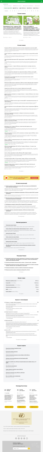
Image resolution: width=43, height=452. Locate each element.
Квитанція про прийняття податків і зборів (14, 308)
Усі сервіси (21, 379)
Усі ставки (21, 293)
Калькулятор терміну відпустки (12, 351)
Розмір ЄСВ (8, 282)
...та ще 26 (9, 337)
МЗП (14, 8)
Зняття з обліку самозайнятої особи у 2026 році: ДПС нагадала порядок (18, 152)
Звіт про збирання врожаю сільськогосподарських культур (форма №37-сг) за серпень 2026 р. (21, 397)
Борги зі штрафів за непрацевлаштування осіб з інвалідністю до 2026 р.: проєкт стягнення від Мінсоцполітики (31, 28)
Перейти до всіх (21, 406)
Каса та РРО (8, 330)
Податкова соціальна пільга (11, 287)
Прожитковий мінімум (10, 285)
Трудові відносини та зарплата (11, 311)
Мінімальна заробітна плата (11, 280)
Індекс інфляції (8, 291)
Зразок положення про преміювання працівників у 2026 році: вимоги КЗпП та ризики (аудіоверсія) (22, 193)
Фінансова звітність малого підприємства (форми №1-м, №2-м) (18, 269)
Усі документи (21, 249)
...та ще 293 (9, 309)
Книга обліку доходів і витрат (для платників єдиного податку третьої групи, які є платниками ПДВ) (21, 307)
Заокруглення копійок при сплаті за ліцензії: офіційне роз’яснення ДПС (18, 88)
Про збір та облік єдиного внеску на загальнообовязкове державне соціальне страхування (20, 246)
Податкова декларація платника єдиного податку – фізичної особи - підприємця (21, 262)
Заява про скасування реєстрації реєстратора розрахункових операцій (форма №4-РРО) (21, 336)
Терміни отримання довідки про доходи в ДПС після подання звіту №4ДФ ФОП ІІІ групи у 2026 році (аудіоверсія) (21, 186)
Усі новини (21, 171)
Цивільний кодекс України (11, 233)
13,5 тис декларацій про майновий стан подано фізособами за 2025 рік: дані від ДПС (20, 71)
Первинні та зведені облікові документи (13, 302)
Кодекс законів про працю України (12, 236)
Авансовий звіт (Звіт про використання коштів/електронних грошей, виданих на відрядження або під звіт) (21, 332)
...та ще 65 (9, 327)
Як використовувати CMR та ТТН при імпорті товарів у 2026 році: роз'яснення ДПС (20, 158)
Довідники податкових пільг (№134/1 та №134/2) (15, 372)
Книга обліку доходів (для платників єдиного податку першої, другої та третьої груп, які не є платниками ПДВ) (21, 304)
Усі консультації (21, 216)
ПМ (27, 8)
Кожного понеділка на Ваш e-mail (19, 446)
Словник (6, 10)
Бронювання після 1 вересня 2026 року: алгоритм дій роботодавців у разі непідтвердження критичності (12, 28)
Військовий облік (9, 320)
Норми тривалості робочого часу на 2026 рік (14, 369)
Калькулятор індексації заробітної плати (13, 348)
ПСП (34, 8)
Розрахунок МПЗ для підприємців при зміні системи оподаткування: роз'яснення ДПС (21, 47)
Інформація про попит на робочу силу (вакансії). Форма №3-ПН (17, 313)
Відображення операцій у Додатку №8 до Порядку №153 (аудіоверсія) (19, 204)
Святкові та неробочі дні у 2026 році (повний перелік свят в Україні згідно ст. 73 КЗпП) (21, 362)
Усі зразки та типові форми (21, 339)
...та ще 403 (9, 318)
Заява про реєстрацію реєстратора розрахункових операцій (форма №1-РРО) (20, 333)
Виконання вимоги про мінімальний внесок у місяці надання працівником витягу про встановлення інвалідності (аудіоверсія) (22, 198)
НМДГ (7, 289)
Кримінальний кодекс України (11, 241)
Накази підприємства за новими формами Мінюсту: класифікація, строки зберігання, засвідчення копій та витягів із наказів (9, 397)
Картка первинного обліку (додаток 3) (13, 326)
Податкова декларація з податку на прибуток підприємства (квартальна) (19, 267)
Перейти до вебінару (9, 406)
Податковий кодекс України (11, 225)
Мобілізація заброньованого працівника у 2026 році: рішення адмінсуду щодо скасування (21, 82)
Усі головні (21, 40)
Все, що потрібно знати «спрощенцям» (13, 376)
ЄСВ (20, 8)
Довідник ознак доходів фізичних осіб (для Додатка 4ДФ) (17, 358)
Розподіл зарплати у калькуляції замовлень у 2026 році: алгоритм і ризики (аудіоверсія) (20, 210)
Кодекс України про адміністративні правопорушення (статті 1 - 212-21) (19, 228)
